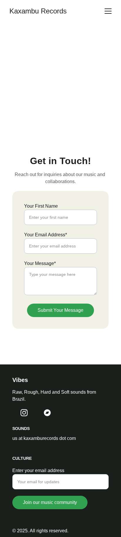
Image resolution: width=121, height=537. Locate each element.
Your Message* (40, 263)
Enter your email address (38, 470)
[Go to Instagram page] (24, 412)
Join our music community (50, 502)
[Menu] (108, 11)
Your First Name (41, 206)
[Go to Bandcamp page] (47, 412)
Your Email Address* (45, 234)
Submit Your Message (60, 310)
